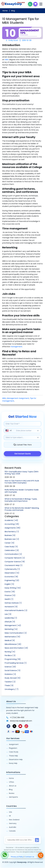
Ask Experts (13, 797)
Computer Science (15, 561)
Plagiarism (13, 748)
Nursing (10, 651)
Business (10, 535)
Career (9, 543)
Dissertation (12, 573)
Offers (11, 782)
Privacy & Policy (17, 857)
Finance (10, 595)
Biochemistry (12, 531)
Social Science (12, 670)
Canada (12, 831)
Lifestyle (10, 621)
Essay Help (13, 763)
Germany (12, 823)
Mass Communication (16, 633)
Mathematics (12, 636)
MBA (7, 59)
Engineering (12, 580)
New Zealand (14, 820)
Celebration (12, 550)
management (16, 346)
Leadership (11, 618)
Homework (11, 606)
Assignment (14, 744)
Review (11, 793)
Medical (10, 640)
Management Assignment (18, 398)
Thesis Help (13, 756)
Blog (13, 10)
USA (10, 812)
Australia (12, 827)
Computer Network (15, 558)
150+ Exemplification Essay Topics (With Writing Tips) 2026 (21, 472)
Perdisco (10, 655)
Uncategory (11, 689)
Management (13, 625)
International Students (16, 610)
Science (10, 666)
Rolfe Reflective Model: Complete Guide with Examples (22, 490)
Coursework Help (13, 565)
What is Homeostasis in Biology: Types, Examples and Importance (21, 500)
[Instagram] (26, 726)
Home (5, 10)
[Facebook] (8, 726)
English (9, 584)
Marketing (11, 629)
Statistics (10, 674)
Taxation (10, 681)
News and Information (16, 648)
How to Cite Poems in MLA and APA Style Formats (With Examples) (22, 481)
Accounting (12, 524)
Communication (13, 554)
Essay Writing (13, 588)
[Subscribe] (37, 840)
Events (10, 591)
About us (12, 786)
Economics (11, 576)
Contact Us (29, 857)
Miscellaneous (13, 644)
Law (8, 614)
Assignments (12, 528)
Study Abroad (12, 678)
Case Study (11, 546)
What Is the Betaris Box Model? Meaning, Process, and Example (22, 509)
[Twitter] (14, 726)
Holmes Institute (13, 603)
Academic (11, 520)
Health (9, 599)
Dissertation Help (16, 759)
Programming (13, 659)
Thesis (9, 685)
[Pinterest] (20, 726)
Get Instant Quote (22, 453)
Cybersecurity (12, 569)
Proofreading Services (16, 663)
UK (10, 816)
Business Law (12, 539)
